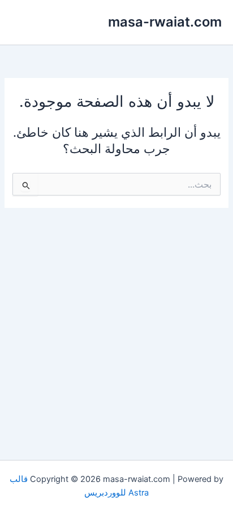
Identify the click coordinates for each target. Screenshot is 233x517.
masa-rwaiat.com (165, 22)
